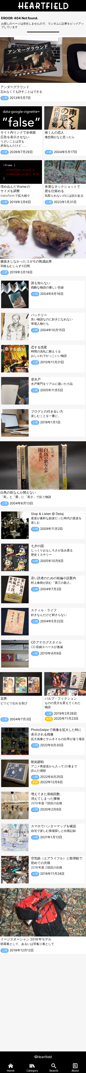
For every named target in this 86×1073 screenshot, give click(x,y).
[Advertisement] (43, 999)
